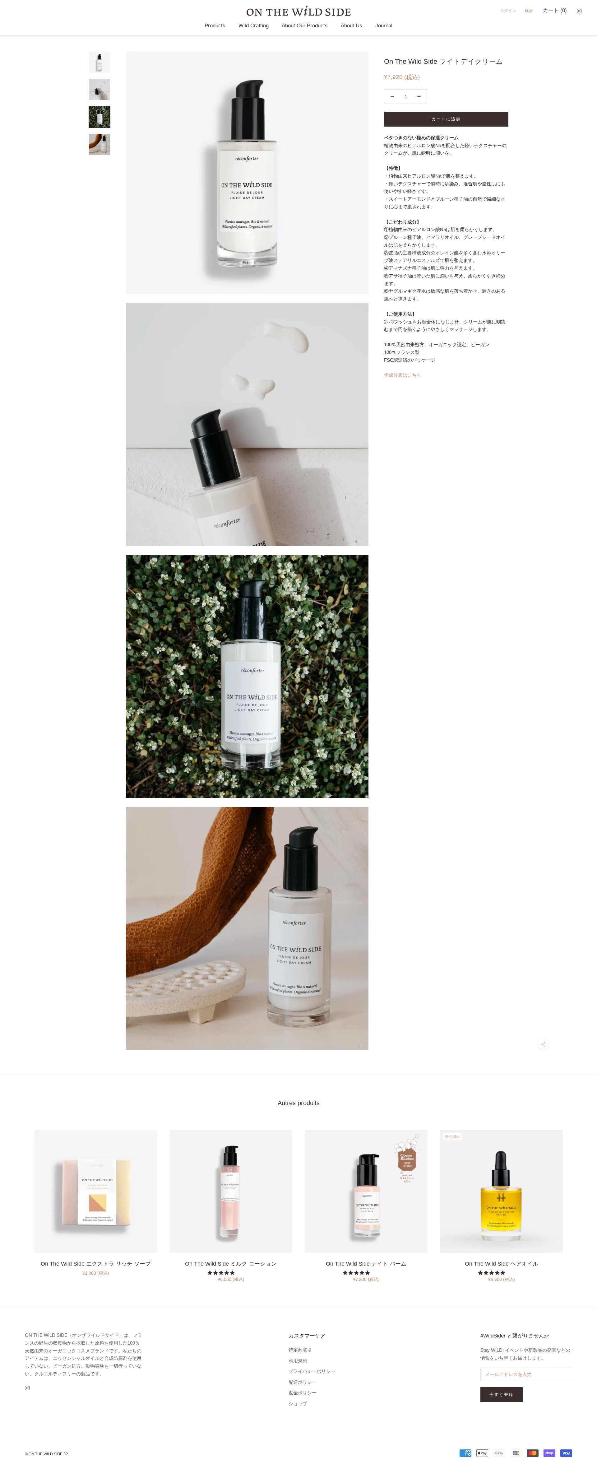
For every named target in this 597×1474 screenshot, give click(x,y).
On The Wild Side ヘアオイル (501, 1264)
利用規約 (298, 1360)
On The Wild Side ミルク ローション (231, 1264)
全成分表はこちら (402, 375)
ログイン (508, 10)
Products (215, 26)
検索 (529, 10)
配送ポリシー (303, 1382)
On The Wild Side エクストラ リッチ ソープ (96, 1264)
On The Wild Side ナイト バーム (366, 1264)
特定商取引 (300, 1349)
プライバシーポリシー (312, 1371)
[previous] (19, 1200)
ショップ (298, 1403)
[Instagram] (579, 11)
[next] (578, 1200)
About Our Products (305, 26)
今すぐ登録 (501, 1394)
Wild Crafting (253, 26)
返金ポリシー (303, 1392)
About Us (351, 26)
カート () (555, 10)
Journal (383, 26)
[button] (222, 1272)
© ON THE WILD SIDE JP (46, 1454)
